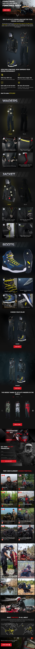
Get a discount (8, 461)
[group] (8, 410)
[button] (2, 411)
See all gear (17, 424)
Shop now (6, 10)
